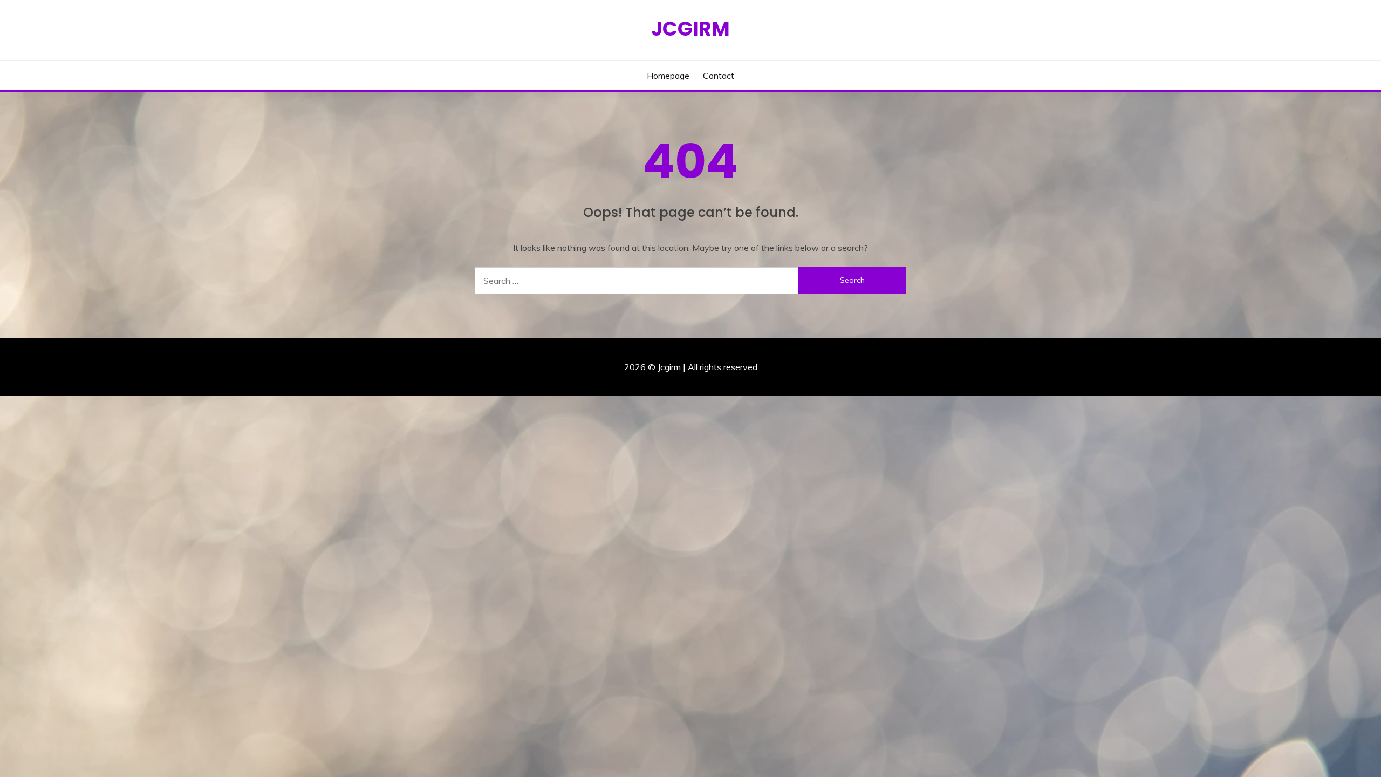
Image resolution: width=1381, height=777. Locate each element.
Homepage (668, 75)
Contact (718, 75)
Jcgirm (690, 29)
